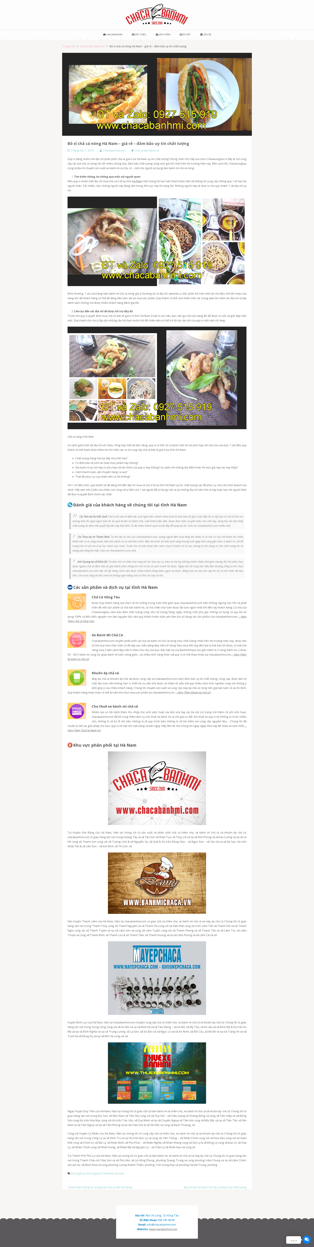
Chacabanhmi (113, 34)
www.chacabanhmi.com (163, 1229)
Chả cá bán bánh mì (92, 46)
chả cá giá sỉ (77, 1173)
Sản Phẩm (164, 34)
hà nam (119, 1173)
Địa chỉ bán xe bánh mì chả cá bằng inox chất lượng (215, 1187)
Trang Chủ (68, 46)
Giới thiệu (140, 34)
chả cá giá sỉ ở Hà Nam (99, 1173)
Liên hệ (206, 34)
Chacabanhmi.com (114, 150)
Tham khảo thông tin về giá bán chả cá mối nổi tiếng (100, 1187)
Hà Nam (137, 181)
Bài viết (186, 34)
